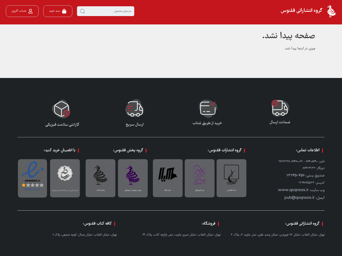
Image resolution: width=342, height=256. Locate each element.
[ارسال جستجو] (82, 11)
